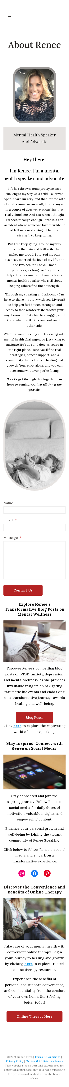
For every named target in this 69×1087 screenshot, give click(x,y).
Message (12, 537)
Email (9, 520)
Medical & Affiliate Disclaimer (44, 1061)
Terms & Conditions (47, 1057)
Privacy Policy (15, 1061)
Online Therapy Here (34, 1016)
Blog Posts (34, 717)
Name (8, 503)
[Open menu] (9, 17)
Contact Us (23, 590)
